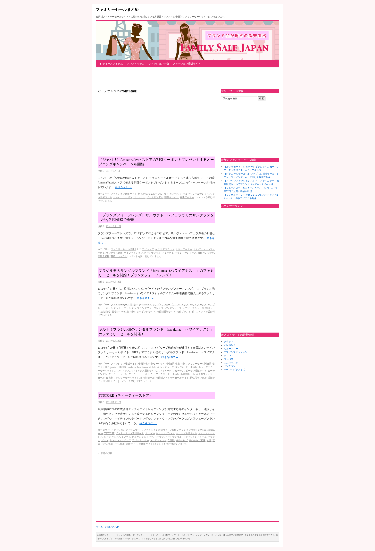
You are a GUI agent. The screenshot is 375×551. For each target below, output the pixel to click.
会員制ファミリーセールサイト (122, 377)
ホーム (99, 527)
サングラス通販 (114, 252)
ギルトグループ (165, 367)
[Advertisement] (167, 78)
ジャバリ (228, 359)
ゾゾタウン (230, 366)
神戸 (209, 440)
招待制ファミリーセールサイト (172, 377)
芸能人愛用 (103, 256)
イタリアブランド (164, 249)
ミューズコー (231, 348)
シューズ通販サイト (186, 433)
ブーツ (104, 440)
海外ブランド (184, 311)
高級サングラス (119, 256)
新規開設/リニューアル (150, 193)
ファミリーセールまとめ (117, 9)
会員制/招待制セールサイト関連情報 (157, 363)
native (100, 433)
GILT (106, 367)
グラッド (228, 341)
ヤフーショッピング (120, 440)
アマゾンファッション (235, 352)
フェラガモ (168, 252)
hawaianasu (142, 367)
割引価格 (106, 311)
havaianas (146, 304)
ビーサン (179, 370)
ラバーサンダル (140, 440)
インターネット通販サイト (130, 433)
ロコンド (228, 355)
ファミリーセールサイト (141, 374)
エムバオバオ (231, 362)
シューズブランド (165, 433)
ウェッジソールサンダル (196, 193)
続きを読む (123, 187)
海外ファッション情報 (183, 429)
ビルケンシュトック (142, 437)
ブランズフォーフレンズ (150, 308)
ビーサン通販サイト (196, 370)
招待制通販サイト (166, 311)
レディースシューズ (193, 308)
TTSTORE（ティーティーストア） (126, 395)
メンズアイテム (136, 63)
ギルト (152, 367)
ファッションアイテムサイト (126, 429)
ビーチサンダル (154, 197)
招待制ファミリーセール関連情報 (196, 363)
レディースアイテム (111, 63)
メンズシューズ (173, 308)
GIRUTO (121, 367)
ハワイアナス (181, 304)
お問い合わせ (112, 527)
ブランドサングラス (185, 252)
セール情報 (191, 367)
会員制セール (187, 374)
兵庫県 (171, 440)
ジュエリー (139, 197)
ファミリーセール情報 (123, 249)
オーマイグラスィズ (234, 369)
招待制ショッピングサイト (141, 311)
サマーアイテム (184, 249)
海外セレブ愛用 (206, 252)
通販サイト (132, 444)
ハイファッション (133, 252)
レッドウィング (158, 440)
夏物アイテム (187, 197)
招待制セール (147, 377)
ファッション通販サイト (187, 63)
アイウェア (148, 249)
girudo (113, 367)
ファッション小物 (158, 63)
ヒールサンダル (109, 308)
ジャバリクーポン (122, 197)
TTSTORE (109, 433)
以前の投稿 (105, 453)
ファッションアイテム (195, 437)
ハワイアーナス (198, 304)
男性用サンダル (198, 377)
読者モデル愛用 (116, 444)
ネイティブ (109, 437)
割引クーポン (171, 197)
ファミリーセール (117, 374)
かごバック (176, 193)
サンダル (157, 304)
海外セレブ (182, 440)
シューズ (168, 304)
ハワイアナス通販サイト (143, 370)
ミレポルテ (230, 345)
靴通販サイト (111, 381)
